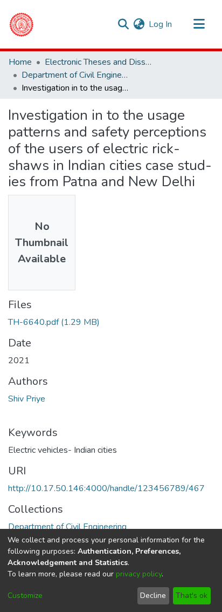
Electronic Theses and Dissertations (98, 62)
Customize (25, 595)
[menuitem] (138, 24)
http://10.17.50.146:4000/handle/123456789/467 (106, 488)
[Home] (21, 24)
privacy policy (139, 574)
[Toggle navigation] (199, 24)
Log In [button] (161, 24)
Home (20, 62)
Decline (153, 595)
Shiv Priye (26, 399)
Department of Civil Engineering (75, 75)
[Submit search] (123, 24)
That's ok (191, 595)
